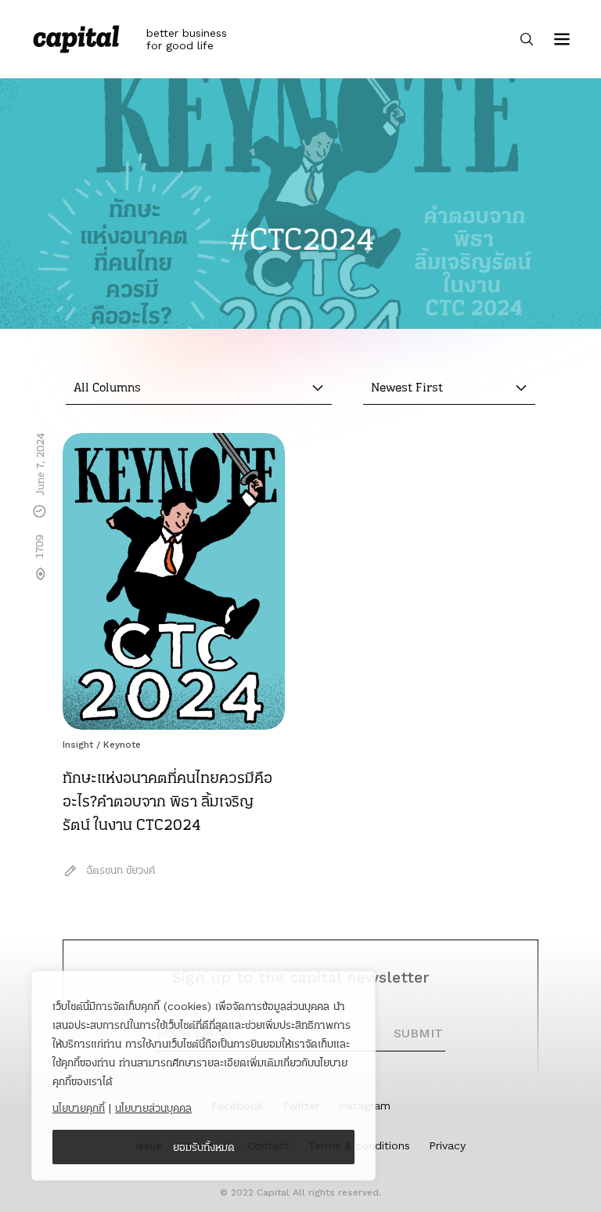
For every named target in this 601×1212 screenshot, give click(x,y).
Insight (78, 744)
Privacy (447, 1145)
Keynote (122, 744)
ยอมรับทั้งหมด (204, 1147)
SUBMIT (418, 1033)
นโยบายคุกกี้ (78, 1108)
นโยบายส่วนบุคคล (153, 1108)
